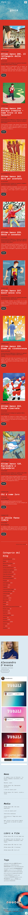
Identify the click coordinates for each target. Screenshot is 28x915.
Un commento (4, 181)
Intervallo (24, 63)
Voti (4, 626)
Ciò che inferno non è (8, 567)
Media (4, 602)
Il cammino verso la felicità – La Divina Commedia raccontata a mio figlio (13, 778)
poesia (17, 873)
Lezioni (4, 596)
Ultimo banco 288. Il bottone (12, 847)
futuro (5, 868)
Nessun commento (5, 351)
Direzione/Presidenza (6, 121)
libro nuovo (6, 600)
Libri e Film (19, 240)
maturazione (10, 871)
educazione (7, 866)
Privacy (21, 911)
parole (11, 873)
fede (16, 866)
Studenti (3, 64)
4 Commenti (4, 470)
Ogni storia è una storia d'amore (11, 606)
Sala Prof (19, 121)
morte (21, 871)
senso (16, 877)
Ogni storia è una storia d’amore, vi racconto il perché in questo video (13, 822)
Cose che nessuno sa (8, 574)
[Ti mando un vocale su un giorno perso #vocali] (14, 745)
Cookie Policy (15, 911)
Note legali (21, 910)
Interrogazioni (6, 583)
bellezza (6, 865)
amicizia (11, 863)
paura (14, 873)
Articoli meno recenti (21, 544)
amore (16, 863)
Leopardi (10, 870)
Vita (16, 879)
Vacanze (15, 64)
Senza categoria (5, 499)
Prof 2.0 (6, 2)
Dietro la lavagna (7, 576)
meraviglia (17, 871)
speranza (20, 877)
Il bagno (5, 580)
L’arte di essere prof (10, 789)
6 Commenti (4, 411)
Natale (5, 873)
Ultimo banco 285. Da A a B (11, 850)
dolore (17, 865)
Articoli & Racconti (5, 63)
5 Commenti (4, 117)
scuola (12, 877)
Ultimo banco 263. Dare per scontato (11, 177)
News (4, 604)
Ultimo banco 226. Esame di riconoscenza (14, 347)
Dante (12, 865)
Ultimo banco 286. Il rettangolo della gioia (13, 56)
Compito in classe (7, 572)
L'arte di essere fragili (8, 589)
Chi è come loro (10, 494)
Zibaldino (5, 628)
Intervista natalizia (10, 813)
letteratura (14, 870)
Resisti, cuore (6, 608)
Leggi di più (5, 671)
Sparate (5, 617)
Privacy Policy (8, 911)
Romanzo (5, 611)
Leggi (3, 75)
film (22, 866)
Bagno (4, 561)
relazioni (6, 877)
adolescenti (6, 863)
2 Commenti (4, 61)
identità (12, 868)
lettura (19, 870)
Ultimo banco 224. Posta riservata (11, 407)
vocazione (12, 880)
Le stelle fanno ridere (10, 518)
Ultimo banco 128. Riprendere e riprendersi (11, 465)
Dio (15, 865)
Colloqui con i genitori (15, 63)
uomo (14, 879)
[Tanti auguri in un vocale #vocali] (14, 693)
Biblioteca (12, 119)
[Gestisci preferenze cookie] (26, 913)
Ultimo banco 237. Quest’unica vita (11, 291)
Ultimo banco (9, 64)
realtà (18, 875)
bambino (19, 863)
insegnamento (18, 868)
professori (9, 875)
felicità (19, 866)
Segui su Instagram (19, 759)
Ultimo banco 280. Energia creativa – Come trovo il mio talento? (12, 111)
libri (5, 871)
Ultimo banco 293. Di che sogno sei (14, 836)
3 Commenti (4, 497)
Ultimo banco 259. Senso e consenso (11, 233)
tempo (11, 879)
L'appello (24, 183)
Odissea (8, 873)
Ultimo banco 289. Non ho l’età (12, 844)
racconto (15, 875)
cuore (10, 865)
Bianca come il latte (8, 563)
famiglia (12, 866)
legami (6, 870)
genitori (8, 868)
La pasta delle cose (7, 591)
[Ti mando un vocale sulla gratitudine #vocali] (14, 719)
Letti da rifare (6, 593)
